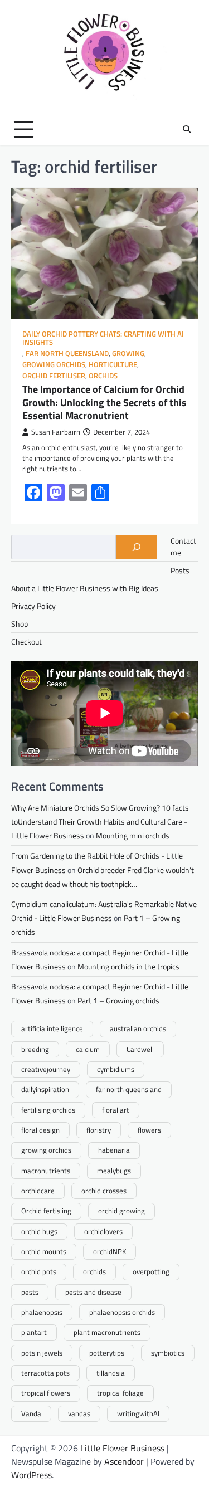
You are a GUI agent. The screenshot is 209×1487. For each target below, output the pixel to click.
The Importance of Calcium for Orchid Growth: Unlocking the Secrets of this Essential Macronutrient (104, 402)
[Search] (186, 129)
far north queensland (129, 1089)
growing (128, 353)
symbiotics (167, 1352)
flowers (149, 1129)
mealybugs (114, 1170)
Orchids (103, 376)
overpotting (151, 1271)
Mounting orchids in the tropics (128, 966)
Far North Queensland (67, 353)
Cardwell (140, 1049)
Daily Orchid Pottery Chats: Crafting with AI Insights (103, 338)
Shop (19, 624)
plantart (34, 1332)
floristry (98, 1129)
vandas (79, 1413)
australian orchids (138, 1028)
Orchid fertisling (46, 1210)
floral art (115, 1109)
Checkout (26, 641)
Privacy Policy (33, 606)
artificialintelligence (52, 1028)
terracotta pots (45, 1372)
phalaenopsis (41, 1312)
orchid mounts (43, 1251)
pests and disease (93, 1292)
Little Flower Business (122, 1448)
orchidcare (38, 1190)
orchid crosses (104, 1190)
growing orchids (53, 364)
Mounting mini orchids (132, 835)
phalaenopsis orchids (122, 1312)
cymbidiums (115, 1069)
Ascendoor (124, 1461)
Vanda (31, 1413)
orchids (94, 1271)
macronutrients (45, 1170)
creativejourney (45, 1069)
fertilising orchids (48, 1109)
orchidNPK (109, 1251)
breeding (35, 1049)
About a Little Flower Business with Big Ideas (84, 588)
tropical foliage (120, 1392)
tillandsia (110, 1372)
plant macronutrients (107, 1332)
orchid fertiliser (53, 376)
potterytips (106, 1352)
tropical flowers (45, 1392)
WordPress (31, 1474)
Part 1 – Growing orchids (118, 1000)
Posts (180, 570)
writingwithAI (138, 1413)
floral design (40, 1129)
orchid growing (121, 1210)
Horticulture (113, 364)
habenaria (114, 1150)
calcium (88, 1049)
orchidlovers (103, 1231)
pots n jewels (41, 1352)
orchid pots (38, 1271)
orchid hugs (39, 1231)
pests (29, 1292)
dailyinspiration (45, 1089)
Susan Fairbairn (55, 432)
